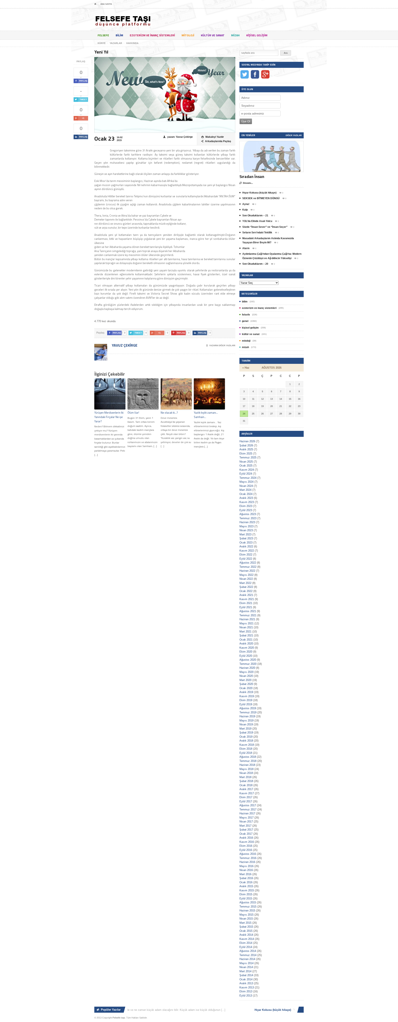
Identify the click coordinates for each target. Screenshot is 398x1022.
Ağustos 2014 (247, 951)
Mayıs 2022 (246, 574)
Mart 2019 (245, 728)
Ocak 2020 (245, 688)
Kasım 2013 (246, 987)
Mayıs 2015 (246, 914)
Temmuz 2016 (247, 858)
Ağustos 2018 (247, 756)
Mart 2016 (245, 874)
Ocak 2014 (245, 979)
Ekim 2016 (245, 845)
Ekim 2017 (245, 797)
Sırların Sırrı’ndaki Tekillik (257, 232)
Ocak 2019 (245, 736)
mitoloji (188, 35)
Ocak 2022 (245, 591)
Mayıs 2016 (246, 866)
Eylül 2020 (245, 655)
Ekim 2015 (245, 894)
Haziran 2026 (247, 441)
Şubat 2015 (246, 926)
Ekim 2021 (245, 603)
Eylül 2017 (245, 801)
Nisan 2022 (246, 578)
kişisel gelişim (256, 35)
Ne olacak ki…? (169, 413)
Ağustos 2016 (247, 853)
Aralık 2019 (246, 692)
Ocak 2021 (245, 639)
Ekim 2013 (245, 991)
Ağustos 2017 (247, 805)
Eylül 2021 (245, 607)
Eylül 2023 (245, 510)
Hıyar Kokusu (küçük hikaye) (259, 192)
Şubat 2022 (246, 586)
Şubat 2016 (246, 878)
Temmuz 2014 (247, 955)
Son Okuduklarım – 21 (255, 215)
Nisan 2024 (246, 485)
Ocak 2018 (245, 785)
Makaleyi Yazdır (212, 136)
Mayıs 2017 (246, 817)
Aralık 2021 (246, 595)
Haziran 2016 (247, 862)
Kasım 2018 (246, 744)
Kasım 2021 (246, 599)
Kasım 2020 (246, 647)
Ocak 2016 (245, 882)
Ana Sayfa (106, 4)
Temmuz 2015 (247, 906)
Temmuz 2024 (247, 477)
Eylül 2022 (245, 558)
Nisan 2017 (246, 821)
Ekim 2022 (245, 554)
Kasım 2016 (246, 841)
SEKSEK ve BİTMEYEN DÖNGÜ (261, 198)
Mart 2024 (245, 489)
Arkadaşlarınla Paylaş (216, 141)
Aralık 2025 (246, 449)
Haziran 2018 (247, 764)
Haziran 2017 (247, 813)
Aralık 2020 (246, 643)
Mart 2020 (245, 680)
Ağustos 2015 (247, 902)
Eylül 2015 (245, 898)
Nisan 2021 (246, 627)
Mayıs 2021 (246, 623)
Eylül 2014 (245, 947)
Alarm (246, 248)
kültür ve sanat (212, 35)
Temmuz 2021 (247, 615)
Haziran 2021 (247, 619)
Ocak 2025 (245, 465)
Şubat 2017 (246, 829)
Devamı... (246, 183)
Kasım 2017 (246, 793)
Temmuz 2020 (247, 663)
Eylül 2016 (245, 849)
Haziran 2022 (247, 570)
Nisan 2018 (246, 773)
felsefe (103, 35)
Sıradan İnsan (251, 176)
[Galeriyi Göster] (271, 142)
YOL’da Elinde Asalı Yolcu (257, 221)
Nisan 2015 (246, 918)
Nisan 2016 (246, 870)
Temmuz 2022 (247, 566)
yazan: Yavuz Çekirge (178, 136)
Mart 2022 (245, 583)
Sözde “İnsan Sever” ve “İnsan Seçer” (265, 226)
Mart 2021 (245, 631)
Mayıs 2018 (246, 769)
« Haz (245, 367)
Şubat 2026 (246, 445)
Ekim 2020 (245, 651)
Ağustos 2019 (247, 708)
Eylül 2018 (245, 752)
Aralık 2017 (246, 789)
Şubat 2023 (246, 538)
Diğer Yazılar (294, 135)
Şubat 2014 (246, 975)
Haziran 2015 (247, 910)
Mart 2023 (245, 534)
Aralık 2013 (246, 983)
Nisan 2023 (246, 530)
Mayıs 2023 (246, 526)
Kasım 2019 (246, 696)
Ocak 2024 (245, 494)
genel (245, 321)
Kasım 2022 (246, 550)
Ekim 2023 (245, 506)
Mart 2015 (245, 922)
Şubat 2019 (246, 732)
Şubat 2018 (246, 781)
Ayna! (245, 204)
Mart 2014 (245, 971)
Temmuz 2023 (247, 518)
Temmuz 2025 (247, 457)
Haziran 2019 (247, 716)
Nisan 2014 (246, 967)
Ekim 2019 (245, 700)
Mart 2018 (245, 777)
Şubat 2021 (246, 635)
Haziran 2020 (247, 667)
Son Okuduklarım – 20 (255, 263)
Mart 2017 (245, 825)
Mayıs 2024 (246, 481)
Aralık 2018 (246, 740)
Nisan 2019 (246, 724)
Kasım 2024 (246, 469)
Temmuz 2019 (247, 712)
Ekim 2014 (245, 942)
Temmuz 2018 (247, 761)
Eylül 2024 (245, 473)
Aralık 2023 (246, 497)
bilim (119, 35)
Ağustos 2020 (247, 659)
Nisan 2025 (246, 461)
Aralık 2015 (246, 886)
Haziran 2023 (247, 522)
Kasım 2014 (246, 938)
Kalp (245, 209)
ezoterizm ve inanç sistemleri (152, 35)
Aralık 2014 (246, 934)
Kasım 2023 (246, 502)
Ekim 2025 (245, 453)
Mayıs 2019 (246, 720)
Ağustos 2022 (247, 562)
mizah (235, 35)
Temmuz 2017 (247, 809)
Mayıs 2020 (246, 672)
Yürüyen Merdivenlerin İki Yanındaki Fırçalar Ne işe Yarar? (109, 417)
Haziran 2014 (247, 959)
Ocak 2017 (245, 833)
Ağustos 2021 (247, 611)
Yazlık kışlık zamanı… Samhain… (206, 415)
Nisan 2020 (246, 675)
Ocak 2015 (245, 930)
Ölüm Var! (133, 413)
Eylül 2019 (245, 704)
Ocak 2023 (245, 542)
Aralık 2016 (246, 837)
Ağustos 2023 (247, 514)
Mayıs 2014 (246, 963)
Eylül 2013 (245, 995)
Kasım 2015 (246, 890)
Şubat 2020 (246, 684)
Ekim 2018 (245, 748)
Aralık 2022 (246, 546)
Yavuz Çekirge (124, 345)
